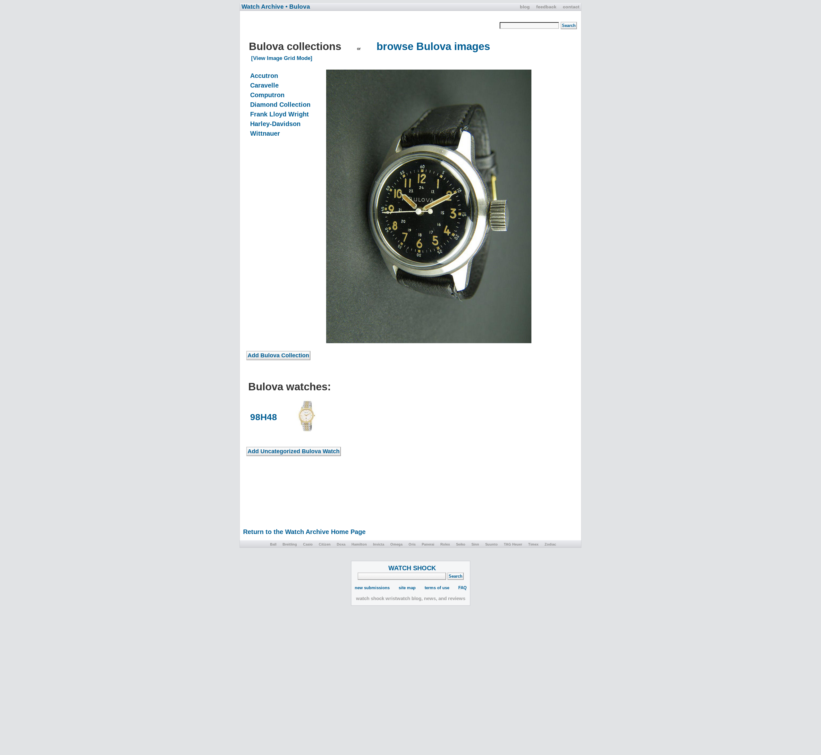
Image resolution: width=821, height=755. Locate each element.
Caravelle (264, 85)
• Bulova (297, 6)
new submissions (372, 587)
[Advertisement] (373, 26)
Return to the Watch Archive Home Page (304, 531)
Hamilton (359, 544)
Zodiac (550, 544)
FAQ (462, 587)
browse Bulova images (433, 46)
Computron (267, 94)
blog (525, 6)
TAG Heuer (513, 544)
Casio (308, 544)
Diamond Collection (280, 104)
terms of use (437, 587)
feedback (546, 6)
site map (407, 587)
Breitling (290, 544)
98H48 (263, 417)
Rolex (445, 544)
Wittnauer (265, 133)
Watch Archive (262, 6)
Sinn (475, 544)
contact (571, 6)
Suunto (491, 544)
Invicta (378, 544)
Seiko (460, 544)
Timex (533, 544)
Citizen (325, 544)
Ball (273, 544)
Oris (412, 544)
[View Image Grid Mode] (281, 58)
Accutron (264, 75)
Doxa (341, 544)
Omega (396, 544)
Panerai (428, 544)
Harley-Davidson (275, 123)
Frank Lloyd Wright (279, 114)
